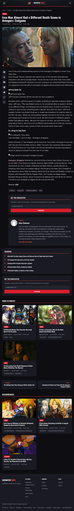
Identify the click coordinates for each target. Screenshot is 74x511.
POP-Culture (29, 493)
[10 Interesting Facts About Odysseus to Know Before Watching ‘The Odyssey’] (19, 351)
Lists (6, 363)
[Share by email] (4, 92)
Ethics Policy (40, 507)
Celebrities (28, 482)
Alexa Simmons (6, 24)
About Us (12, 507)
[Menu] (4, 3)
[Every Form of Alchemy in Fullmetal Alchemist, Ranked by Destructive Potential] (19, 408)
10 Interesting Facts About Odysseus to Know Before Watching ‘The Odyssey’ (18, 367)
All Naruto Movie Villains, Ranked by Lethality (19, 267)
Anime (41, 327)
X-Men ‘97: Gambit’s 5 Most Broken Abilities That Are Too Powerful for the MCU (18, 460)
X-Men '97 (7, 467)
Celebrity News (29, 485)
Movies (9, 10)
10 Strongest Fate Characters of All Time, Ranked (20, 260)
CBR (16, 185)
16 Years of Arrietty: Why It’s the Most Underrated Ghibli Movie (51, 331)
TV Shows (7, 456)
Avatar (6, 337)
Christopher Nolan (9, 373)
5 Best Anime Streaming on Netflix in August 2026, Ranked (53, 424)
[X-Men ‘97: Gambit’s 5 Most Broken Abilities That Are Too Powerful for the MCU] (19, 444)
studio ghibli (43, 337)
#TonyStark (21, 190)
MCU (40, 190)
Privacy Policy (56, 507)
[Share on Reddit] (4, 87)
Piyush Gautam (8, 334)
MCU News (28, 490)
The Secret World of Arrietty (54, 337)
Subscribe (41, 210)
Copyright (48, 507)
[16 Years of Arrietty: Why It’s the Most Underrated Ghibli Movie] (55, 314)
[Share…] (4, 102)
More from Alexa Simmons (26, 242)
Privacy (60, 482)
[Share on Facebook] (4, 82)
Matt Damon (18, 373)
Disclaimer (19, 507)
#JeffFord (12, 190)
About (43, 482)
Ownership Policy (67, 507)
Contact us (5, 507)
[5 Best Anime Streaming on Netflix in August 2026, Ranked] (55, 408)
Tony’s (15, 118)
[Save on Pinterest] (4, 72)
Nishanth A (7, 370)
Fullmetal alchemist (9, 430)
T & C (34, 507)
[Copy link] (4, 97)
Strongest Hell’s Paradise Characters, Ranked (19, 263)
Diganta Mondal (43, 334)
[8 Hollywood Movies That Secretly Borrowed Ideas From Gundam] (19, 314)
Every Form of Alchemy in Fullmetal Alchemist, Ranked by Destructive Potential (19, 424)
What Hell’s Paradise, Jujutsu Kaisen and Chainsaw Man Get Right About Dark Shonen (30, 256)
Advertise (45, 488)
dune (11, 337)
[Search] (70, 3)
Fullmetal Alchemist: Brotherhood (24, 430)
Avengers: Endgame (16, 160)
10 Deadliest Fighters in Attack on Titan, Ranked (20, 270)
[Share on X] (4, 77)
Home (4, 10)
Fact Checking (27, 507)
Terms (60, 485)
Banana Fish (43, 430)
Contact (44, 485)
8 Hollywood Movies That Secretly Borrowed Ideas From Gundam (18, 331)
